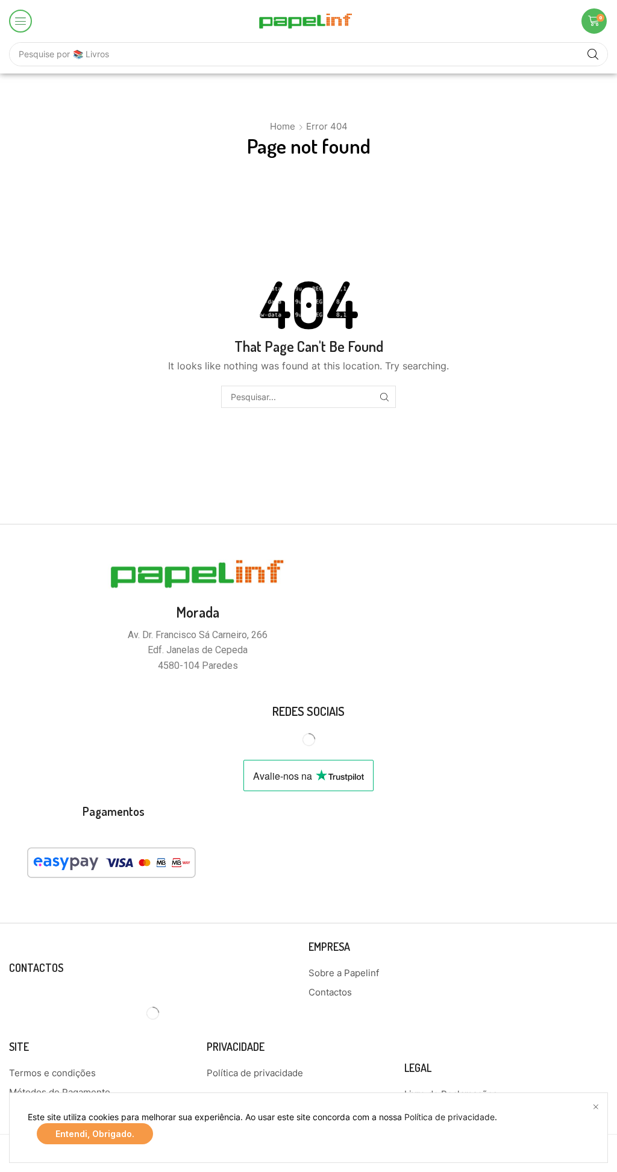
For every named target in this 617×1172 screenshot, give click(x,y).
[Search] (592, 54)
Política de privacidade (449, 1117)
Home (282, 126)
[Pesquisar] (385, 397)
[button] (20, 21)
